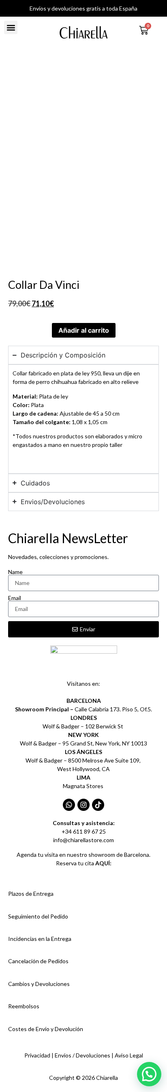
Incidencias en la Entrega (39, 938)
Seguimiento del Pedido (38, 916)
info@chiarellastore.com (83, 839)
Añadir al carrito (83, 330)
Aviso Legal (129, 1055)
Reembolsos (23, 1006)
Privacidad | (39, 1055)
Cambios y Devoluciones (39, 983)
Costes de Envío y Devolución (45, 1028)
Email (14, 598)
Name (15, 572)
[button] (10, 27)
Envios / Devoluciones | (85, 1055)
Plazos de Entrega (31, 893)
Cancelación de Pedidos (38, 961)
